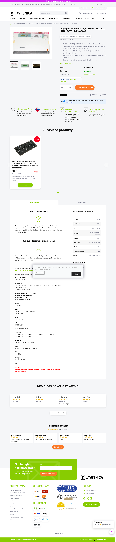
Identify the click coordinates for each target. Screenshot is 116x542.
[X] (87, 498)
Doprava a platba (60, 4)
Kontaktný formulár (91, 504)
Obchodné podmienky (15, 4)
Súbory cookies (14, 511)
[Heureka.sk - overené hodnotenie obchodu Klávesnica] (67, 506)
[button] (58, 192)
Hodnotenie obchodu (58, 425)
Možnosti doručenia (90, 74)
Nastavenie (39, 273)
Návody (12, 503)
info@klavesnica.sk (91, 490)
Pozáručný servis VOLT (47, 4)
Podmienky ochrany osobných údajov (19, 509)
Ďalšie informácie (44, 269)
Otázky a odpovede (15, 501)
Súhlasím (76, 274)
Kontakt (12, 506)
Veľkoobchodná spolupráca (17, 517)
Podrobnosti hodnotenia (84, 36)
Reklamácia (13, 514)
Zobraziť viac (58, 447)
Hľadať (66, 13)
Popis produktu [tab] (34, 202)
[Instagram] (91, 498)
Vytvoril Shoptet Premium (86, 539)
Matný (98, 238)
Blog (11, 519)
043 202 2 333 (90, 493)
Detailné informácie (65, 63)
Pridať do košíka (83, 88)
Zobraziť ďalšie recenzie (58, 413)
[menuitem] (13, 18)
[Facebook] (84, 498)
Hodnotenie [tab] (82, 202)
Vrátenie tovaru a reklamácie (31, 4)
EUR (101, 4)
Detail (25, 185)
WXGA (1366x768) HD (94, 242)
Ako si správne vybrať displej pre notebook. (28, 270)
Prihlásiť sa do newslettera (49, 473)
